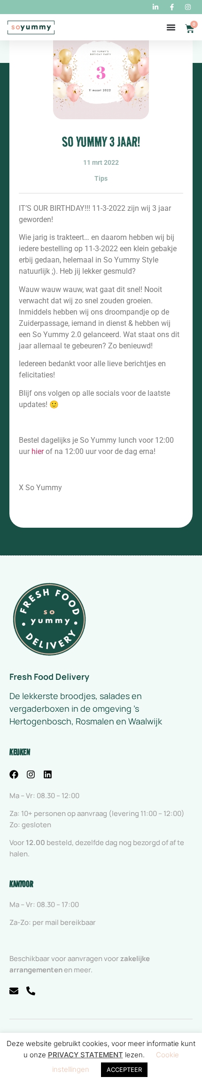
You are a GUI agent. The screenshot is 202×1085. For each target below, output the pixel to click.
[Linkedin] (47, 774)
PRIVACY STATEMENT (85, 1054)
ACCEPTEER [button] (124, 1069)
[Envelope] (13, 990)
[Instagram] (30, 774)
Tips (101, 178)
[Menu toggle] (171, 27)
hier (37, 451)
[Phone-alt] (30, 990)
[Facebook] (13, 774)
